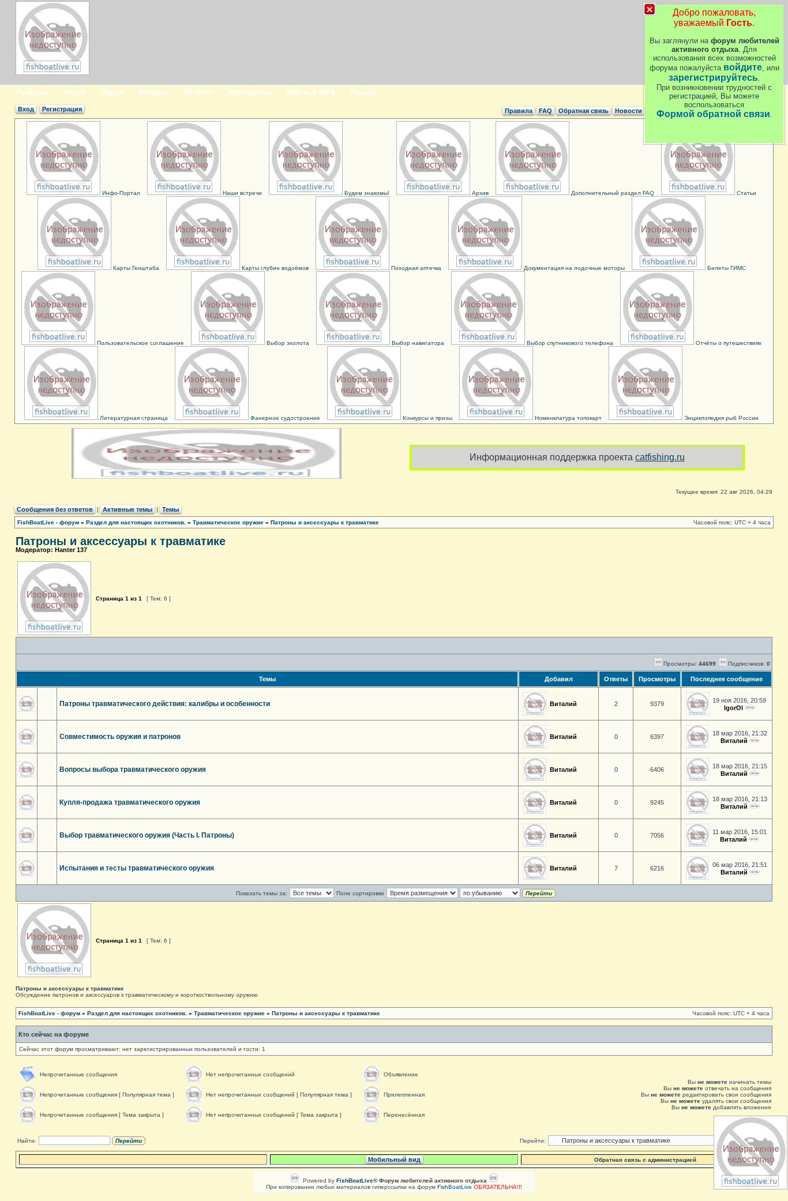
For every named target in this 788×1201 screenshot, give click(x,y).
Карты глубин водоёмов (274, 268)
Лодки (112, 92)
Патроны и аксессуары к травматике (325, 522)
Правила (518, 110)
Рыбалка (32, 92)
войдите (742, 67)
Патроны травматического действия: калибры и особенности (164, 704)
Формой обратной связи (713, 114)
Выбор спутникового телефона (569, 343)
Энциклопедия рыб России (720, 418)
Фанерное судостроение (284, 418)
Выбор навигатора (417, 343)
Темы (170, 509)
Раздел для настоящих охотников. (136, 522)
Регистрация (62, 109)
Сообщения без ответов (55, 509)
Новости (628, 110)
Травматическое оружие (228, 522)
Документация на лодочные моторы (573, 268)
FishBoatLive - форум (48, 522)
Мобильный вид (394, 1159)
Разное (363, 92)
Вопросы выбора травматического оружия (132, 769)
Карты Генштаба (135, 268)
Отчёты (198, 92)
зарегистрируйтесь (713, 77)
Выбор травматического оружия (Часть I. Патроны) (146, 835)
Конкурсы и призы (426, 418)
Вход (26, 109)
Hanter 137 (71, 549)
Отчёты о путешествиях (727, 343)
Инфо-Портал (120, 193)
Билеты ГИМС (726, 268)
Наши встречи (241, 193)
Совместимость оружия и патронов (120, 737)
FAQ (545, 110)
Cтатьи (745, 193)
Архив (479, 193)
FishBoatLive (454, 1187)
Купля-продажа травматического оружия (129, 802)
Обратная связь (583, 110)
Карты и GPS (311, 92)
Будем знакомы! (366, 193)
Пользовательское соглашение (139, 343)
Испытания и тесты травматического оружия (136, 868)
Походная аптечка (415, 268)
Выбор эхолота (287, 343)
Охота (75, 92)
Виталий (563, 703)
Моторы (154, 92)
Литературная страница (133, 418)
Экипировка (249, 92)
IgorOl (733, 707)
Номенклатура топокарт (567, 418)
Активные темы (127, 509)
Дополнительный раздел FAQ (611, 193)
